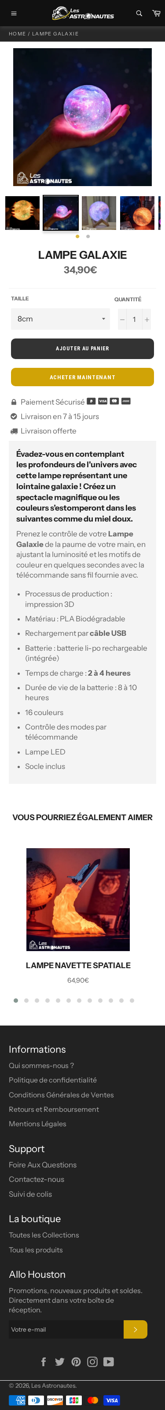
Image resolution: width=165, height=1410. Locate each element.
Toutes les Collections (44, 1234)
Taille (20, 298)
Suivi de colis (30, 1194)
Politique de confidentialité (53, 1079)
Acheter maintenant (83, 377)
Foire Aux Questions (43, 1164)
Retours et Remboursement (54, 1109)
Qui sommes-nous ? (41, 1065)
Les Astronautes (53, 1385)
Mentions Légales (37, 1123)
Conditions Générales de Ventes (61, 1094)
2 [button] (88, 237)
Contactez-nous (36, 1179)
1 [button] (77, 237)
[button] (16, 1000)
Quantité (128, 299)
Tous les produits (36, 1249)
